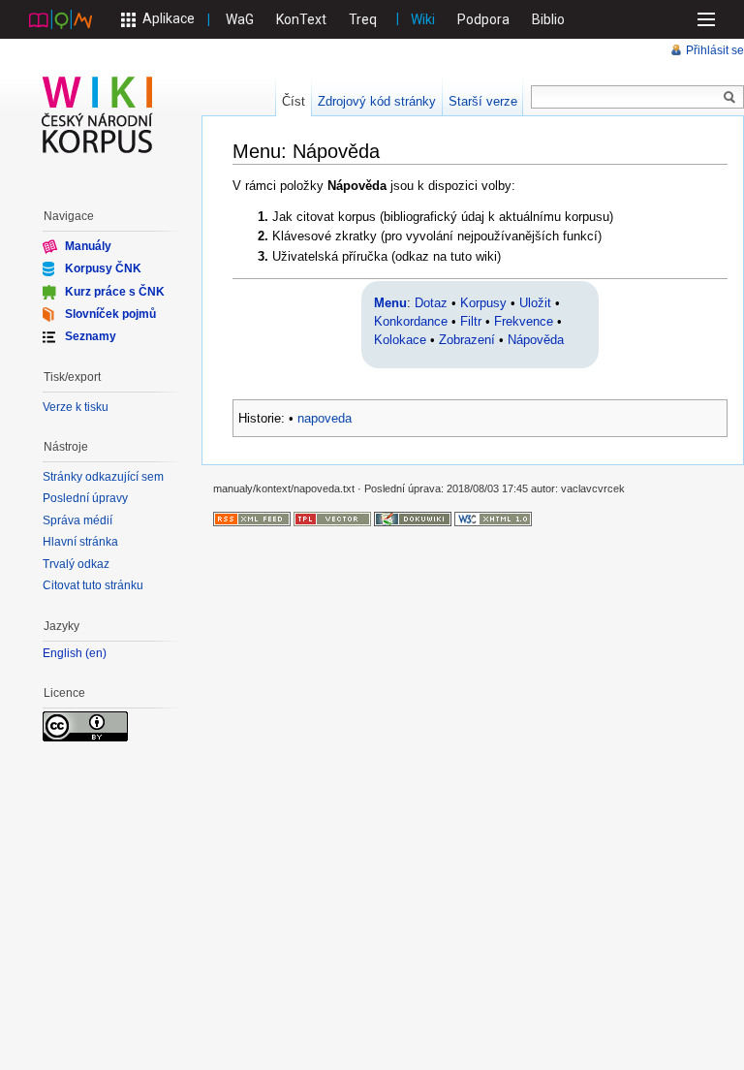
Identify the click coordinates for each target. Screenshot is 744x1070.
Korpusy (483, 303)
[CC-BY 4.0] (85, 725)
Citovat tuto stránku (93, 585)
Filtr (470, 321)
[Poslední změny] (252, 518)
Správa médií (77, 520)
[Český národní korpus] (60, 18)
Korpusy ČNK (103, 268)
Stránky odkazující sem (103, 477)
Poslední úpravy (85, 498)
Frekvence (523, 321)
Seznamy (90, 336)
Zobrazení (467, 339)
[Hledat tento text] (729, 98)
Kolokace (400, 339)
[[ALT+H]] (98, 114)
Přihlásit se (715, 50)
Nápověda (536, 339)
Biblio (548, 19)
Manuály (88, 246)
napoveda (324, 418)
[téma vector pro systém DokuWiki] (332, 518)
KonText (301, 19)
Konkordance (411, 321)
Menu (390, 303)
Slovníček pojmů (110, 314)
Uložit (535, 303)
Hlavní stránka (80, 542)
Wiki (423, 19)
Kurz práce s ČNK (115, 291)
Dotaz (431, 303)
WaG (240, 19)
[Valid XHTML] (493, 518)
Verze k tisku (75, 407)
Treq (363, 19)
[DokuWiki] (412, 518)
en (96, 653)
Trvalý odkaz (76, 564)
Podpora (483, 19)
